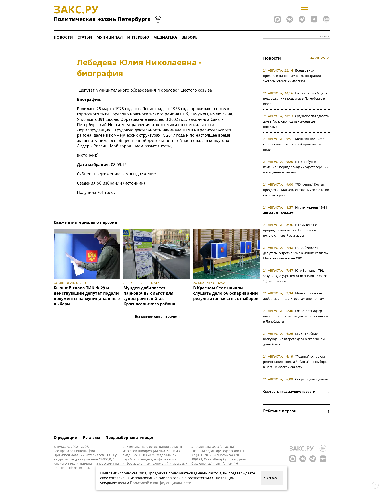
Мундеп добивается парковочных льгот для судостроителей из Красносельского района (149, 295)
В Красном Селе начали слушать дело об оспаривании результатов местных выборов (225, 293)
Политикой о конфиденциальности (160, 482)
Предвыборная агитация (130, 437)
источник (87, 155)
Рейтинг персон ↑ (296, 410)
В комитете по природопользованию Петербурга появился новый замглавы (290, 230)
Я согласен (271, 478)
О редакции (65, 437)
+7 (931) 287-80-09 (205, 455)
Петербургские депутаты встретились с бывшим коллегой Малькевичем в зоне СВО (296, 253)
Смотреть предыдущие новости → (296, 391)
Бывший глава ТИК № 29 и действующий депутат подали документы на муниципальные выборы (87, 295)
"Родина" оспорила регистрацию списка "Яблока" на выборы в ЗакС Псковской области (295, 361)
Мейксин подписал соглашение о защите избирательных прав (294, 144)
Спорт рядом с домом (311, 379)
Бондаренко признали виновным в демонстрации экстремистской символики (292, 75)
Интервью (138, 37)
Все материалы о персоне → (158, 316)
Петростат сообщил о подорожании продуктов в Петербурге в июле (295, 98)
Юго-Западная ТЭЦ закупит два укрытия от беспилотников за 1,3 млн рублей (295, 275)
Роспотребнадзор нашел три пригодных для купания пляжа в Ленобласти (295, 316)
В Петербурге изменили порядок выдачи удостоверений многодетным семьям (296, 167)
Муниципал (109, 37)
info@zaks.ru (229, 455)
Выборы (190, 37)
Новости (63, 37)
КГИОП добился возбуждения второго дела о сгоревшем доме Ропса (294, 338)
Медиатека (165, 37)
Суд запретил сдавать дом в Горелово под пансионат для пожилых (296, 121)
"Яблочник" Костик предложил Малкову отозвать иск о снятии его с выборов (296, 189)
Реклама (91, 437)
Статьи (84, 37)
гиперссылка (104, 463)
